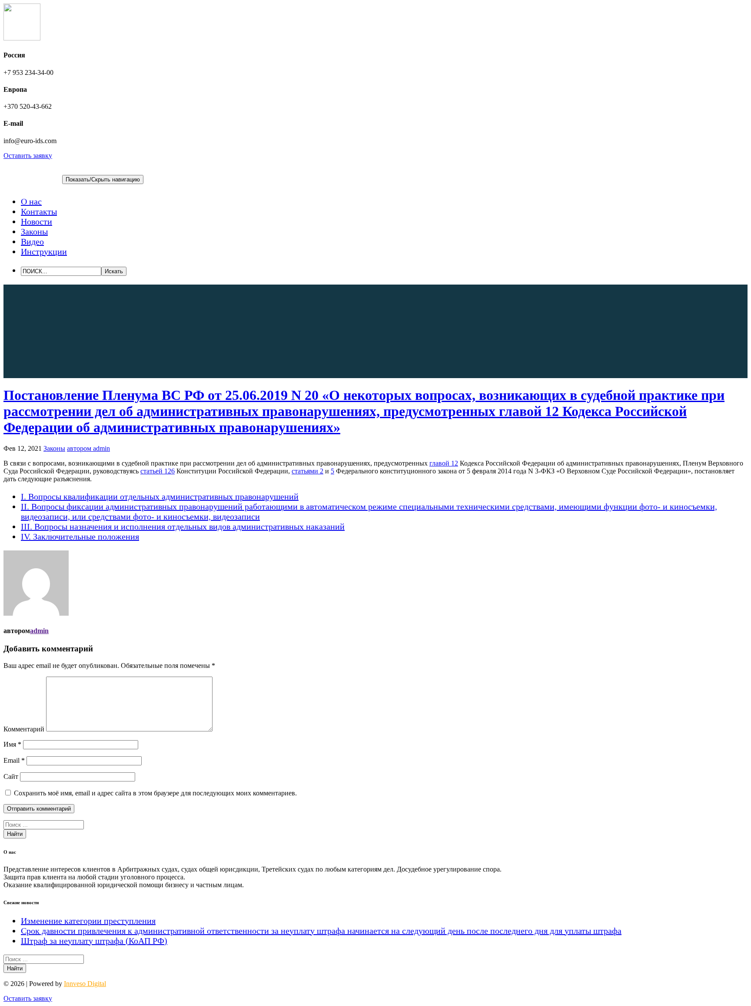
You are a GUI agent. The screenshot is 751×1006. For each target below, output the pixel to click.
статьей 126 (157, 471)
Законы (34, 231)
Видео (32, 241)
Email (14, 760)
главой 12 (443, 463)
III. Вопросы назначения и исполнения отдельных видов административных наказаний (183, 526)
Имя (12, 744)
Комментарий (23, 729)
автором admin (88, 448)
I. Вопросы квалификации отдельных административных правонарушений (160, 496)
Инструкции (44, 251)
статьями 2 (307, 471)
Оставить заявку (27, 155)
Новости (36, 221)
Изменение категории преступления (88, 921)
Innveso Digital (85, 983)
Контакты (39, 211)
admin (39, 630)
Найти (15, 834)
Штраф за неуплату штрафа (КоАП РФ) (94, 941)
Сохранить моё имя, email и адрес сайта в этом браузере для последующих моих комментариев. (155, 793)
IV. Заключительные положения (80, 536)
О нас (31, 201)
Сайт (10, 776)
